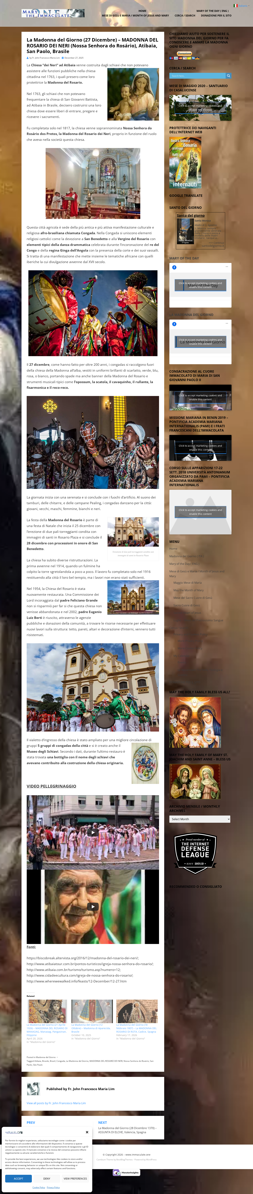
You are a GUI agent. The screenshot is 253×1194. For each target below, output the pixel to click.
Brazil (52, 1061)
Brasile (45, 1061)
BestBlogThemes (124, 1159)
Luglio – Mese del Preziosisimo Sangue (198, 620)
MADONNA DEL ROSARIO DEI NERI (106, 1061)
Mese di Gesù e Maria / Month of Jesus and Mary (135, 15)
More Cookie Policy (190, 648)
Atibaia (37, 1061)
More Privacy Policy (190, 641)
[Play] (93, 832)
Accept (18, 1178)
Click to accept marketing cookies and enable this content (200, 107)
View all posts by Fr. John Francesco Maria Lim (56, 1103)
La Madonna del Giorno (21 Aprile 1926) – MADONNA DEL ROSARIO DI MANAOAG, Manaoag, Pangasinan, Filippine (47, 1030)
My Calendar (181, 656)
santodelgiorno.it (213, 246)
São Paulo (38, 1064)
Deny (46, 1178)
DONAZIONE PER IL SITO (216, 15)
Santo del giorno (191, 215)
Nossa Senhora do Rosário (136, 1061)
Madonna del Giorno (46, 1057)
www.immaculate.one (137, 1154)
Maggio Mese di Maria (187, 583)
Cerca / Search (185, 15)
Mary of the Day (184, 258)
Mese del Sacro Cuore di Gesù (192, 598)
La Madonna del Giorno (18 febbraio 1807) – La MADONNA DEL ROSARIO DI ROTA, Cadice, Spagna (136, 1028)
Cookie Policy (39, 1187)
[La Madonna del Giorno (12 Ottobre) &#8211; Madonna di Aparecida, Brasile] (92, 1011)
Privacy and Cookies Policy (190, 634)
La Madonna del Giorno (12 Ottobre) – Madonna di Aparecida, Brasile (91, 1028)
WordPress (151, 1159)
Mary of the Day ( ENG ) (213, 11)
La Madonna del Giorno (77, 1061)
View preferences (75, 1178)
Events (182, 662)
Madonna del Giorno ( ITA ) (171, 11)
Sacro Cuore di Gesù (186, 605)
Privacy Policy (53, 1187)
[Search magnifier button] (228, 76)
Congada (60, 1061)
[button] (87, 1132)
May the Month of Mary (188, 590)
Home (142, 11)
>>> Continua (216, 242)
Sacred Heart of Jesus (187, 613)
